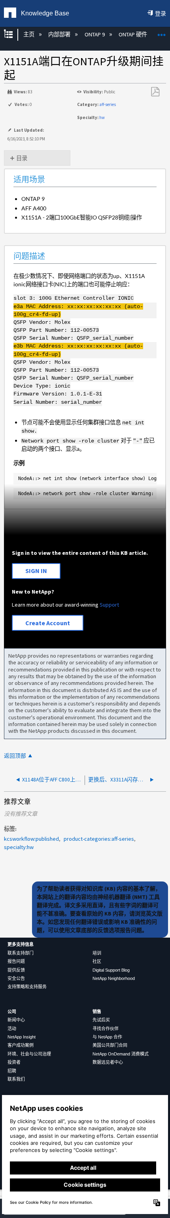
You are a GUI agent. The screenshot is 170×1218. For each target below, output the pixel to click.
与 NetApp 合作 (107, 1037)
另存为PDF (155, 92)
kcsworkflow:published (31, 838)
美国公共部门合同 (110, 1045)
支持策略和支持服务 (27, 986)
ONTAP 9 (95, 34)
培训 (97, 953)
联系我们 (16, 1079)
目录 (21, 158)
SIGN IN (36, 571)
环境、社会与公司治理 (29, 1054)
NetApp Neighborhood (114, 978)
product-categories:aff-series (99, 838)
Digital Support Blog (111, 970)
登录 (160, 13)
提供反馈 (16, 970)
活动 (12, 1028)
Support (109, 604)
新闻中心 (16, 1020)
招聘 (12, 1071)
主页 (29, 34)
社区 (97, 961)
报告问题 (16, 961)
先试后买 (101, 1020)
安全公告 (16, 978)
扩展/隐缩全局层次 (13, 34)
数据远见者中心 (108, 1062)
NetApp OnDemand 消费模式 (121, 1054)
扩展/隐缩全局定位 (161, 32)
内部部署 (60, 34)
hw (102, 117)
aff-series (107, 104)
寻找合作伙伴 (106, 1028)
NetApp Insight (22, 1037)
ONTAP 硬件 (133, 34)
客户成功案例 (21, 1045)
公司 (12, 1011)
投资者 (14, 1062)
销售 (97, 1011)
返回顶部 (15, 756)
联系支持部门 (21, 953)
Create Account (47, 623)
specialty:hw (19, 847)
